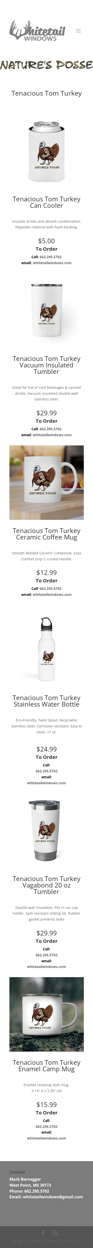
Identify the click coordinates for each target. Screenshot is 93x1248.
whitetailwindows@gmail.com (53, 1197)
